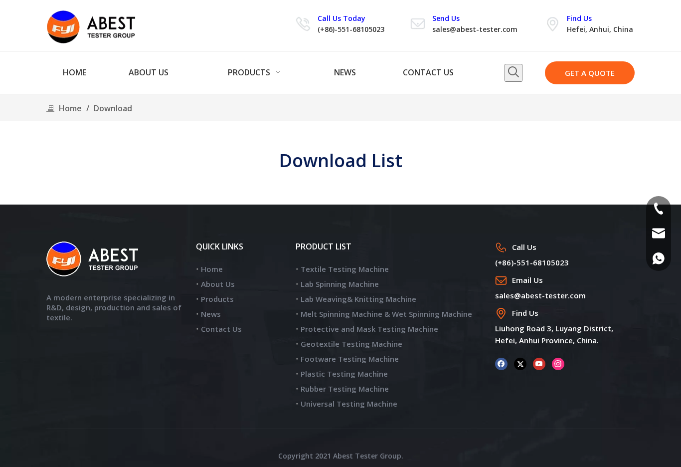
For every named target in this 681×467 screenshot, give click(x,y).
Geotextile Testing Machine (351, 344)
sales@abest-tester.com (474, 29)
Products (217, 299)
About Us (218, 284)
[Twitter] (520, 363)
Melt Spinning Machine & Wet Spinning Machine (386, 314)
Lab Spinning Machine (340, 284)
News (211, 314)
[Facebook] (501, 363)
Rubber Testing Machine (345, 389)
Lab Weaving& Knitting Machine (358, 299)
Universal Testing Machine (349, 404)
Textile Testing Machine (345, 269)
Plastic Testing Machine (344, 374)
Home (212, 269)
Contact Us (221, 329)
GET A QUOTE (590, 73)
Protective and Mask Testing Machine (369, 329)
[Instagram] (558, 363)
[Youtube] (539, 363)
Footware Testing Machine (350, 359)
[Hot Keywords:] (513, 73)
